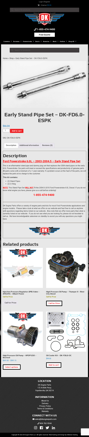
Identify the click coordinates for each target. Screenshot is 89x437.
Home (5, 58)
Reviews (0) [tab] (47, 145)
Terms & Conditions (45, 409)
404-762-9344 (46, 423)
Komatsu (47, 42)
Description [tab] (11, 145)
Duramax (17, 42)
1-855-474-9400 (46, 29)
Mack (56, 42)
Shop (12, 58)
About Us (45, 401)
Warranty (45, 411)
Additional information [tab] (29, 145)
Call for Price (10, 303)
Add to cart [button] (54, 365)
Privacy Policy (45, 406)
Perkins (64, 42)
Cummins (7, 42)
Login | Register (44, 2)
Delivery (45, 403)
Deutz (38, 42)
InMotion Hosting (72, 435)
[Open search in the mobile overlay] (44, 10)
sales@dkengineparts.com (45, 419)
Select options (11, 367)
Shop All (72, 42)
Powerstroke (28, 42)
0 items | (46, 5)
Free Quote (44, 34)
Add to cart (17, 131)
